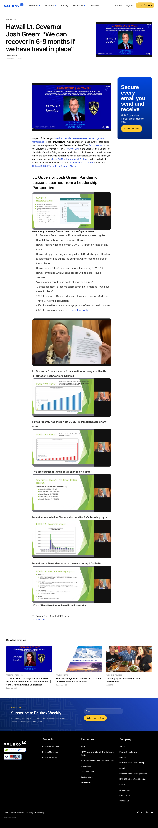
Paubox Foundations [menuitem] (128, 752)
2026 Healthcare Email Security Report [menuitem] (97, 761)
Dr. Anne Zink (73, 148)
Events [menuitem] (122, 784)
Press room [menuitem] (124, 795)
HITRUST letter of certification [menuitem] (132, 779)
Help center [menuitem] (86, 782)
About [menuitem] (122, 746)
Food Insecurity (79, 310)
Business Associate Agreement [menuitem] (133, 774)
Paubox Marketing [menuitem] (50, 752)
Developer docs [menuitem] (87, 771)
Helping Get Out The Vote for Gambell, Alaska (54, 166)
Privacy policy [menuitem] (39, 813)
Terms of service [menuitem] (10, 813)
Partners (95, 5)
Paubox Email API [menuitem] (50, 757)
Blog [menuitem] (83, 746)
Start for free (145, 5)
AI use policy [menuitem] (125, 790)
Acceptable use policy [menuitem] (25, 813)
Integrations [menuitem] (86, 766)
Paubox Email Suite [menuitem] (50, 746)
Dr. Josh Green (96, 145)
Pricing (64, 5)
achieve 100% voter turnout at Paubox (68, 159)
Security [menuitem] (123, 768)
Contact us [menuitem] (124, 801)
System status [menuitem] (87, 777)
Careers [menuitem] (122, 757)
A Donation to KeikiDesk (81, 162)
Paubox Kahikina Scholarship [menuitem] (131, 763)
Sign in (129, 5)
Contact (119, 5)
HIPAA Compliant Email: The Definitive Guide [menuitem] (97, 753)
